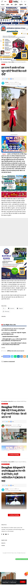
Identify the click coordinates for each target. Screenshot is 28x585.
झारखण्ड (3, 464)
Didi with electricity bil (17, 351)
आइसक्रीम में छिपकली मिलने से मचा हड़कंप (10, 336)
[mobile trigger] (2, 1)
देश (2, 403)
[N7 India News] (14, 1)
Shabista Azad (8, 425)
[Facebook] (1, 534)
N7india (6, 82)
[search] (22, 1)
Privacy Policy (5, 582)
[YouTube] (6, 534)
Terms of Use (13, 582)
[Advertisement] (14, 232)
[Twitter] (3, 534)
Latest (5, 403)
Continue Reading (14, 454)
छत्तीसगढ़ (3, 64)
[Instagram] (8, 534)
